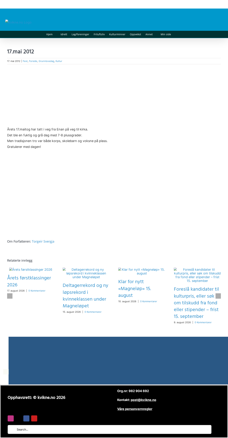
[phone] (42, 418)
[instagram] (11, 418)
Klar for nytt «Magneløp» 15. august (134, 288)
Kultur (59, 61)
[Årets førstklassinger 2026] (30, 269)
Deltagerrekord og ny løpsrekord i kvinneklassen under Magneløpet (85, 296)
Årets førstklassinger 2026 (29, 281)
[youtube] (34, 418)
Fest (25, 61)
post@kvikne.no (215, 4)
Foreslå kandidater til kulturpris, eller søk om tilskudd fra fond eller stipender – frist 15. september (196, 302)
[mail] (18, 418)
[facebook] (26, 418)
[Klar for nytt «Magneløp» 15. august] (141, 269)
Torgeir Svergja (43, 241)
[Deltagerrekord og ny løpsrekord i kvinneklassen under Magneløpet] (86, 269)
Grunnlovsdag (46, 61)
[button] (176, 34)
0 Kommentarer (36, 290)
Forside (33, 61)
